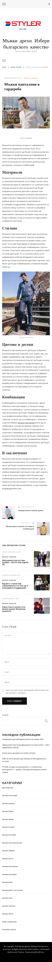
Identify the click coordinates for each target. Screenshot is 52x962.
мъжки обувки (8, 850)
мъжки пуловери (9, 874)
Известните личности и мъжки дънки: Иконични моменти (13, 609)
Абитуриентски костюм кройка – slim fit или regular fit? (15, 562)
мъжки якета (7, 914)
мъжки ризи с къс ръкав (12, 890)
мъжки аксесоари (9, 795)
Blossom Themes (17, 952)
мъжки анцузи (8, 803)
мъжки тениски (31, 78)
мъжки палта (7, 858)
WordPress (39, 952)
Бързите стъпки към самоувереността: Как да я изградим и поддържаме (15, 586)
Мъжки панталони (26, 422)
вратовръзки (7, 787)
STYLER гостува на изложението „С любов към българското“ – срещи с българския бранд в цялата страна (24, 769)
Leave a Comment (26, 138)
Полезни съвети (9, 929)
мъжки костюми (9, 835)
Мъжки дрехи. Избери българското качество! (26, 44)
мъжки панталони (10, 866)
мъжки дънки (8, 819)
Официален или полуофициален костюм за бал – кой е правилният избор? (26, 746)
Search (5, 715)
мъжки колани (8, 827)
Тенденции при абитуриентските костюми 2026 (22, 739)
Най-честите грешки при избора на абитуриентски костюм (24, 760)
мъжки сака (7, 898)
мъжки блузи (7, 811)
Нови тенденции (9, 922)
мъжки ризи (7, 882)
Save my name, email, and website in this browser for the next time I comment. (27, 691)
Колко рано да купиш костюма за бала (18, 753)
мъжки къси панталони (12, 843)
